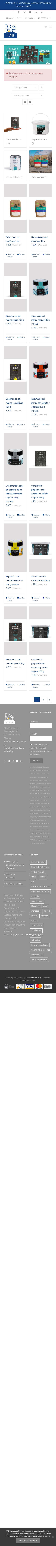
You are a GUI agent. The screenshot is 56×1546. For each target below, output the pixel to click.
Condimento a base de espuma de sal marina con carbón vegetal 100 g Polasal (15, 494)
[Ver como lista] (30, 102)
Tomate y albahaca (39, 959)
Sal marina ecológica (39, 945)
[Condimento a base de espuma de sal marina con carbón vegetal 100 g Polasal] (15, 457)
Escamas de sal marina (40, 886)
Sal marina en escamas (40, 950)
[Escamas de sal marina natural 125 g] (15, 287)
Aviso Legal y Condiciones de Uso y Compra (14, 864)
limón (45, 906)
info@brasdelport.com (14, 748)
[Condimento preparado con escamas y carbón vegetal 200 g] (40, 631)
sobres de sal (36, 955)
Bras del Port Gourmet (40, 867)
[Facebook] (5, 761)
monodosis (35, 911)
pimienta (44, 916)
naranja (47, 911)
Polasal (34, 921)
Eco (32, 882)
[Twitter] (9, 761)
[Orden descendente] (41, 87)
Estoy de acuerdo (28, 1541)
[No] (52, 1537)
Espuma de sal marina (40, 891)
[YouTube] (17, 761)
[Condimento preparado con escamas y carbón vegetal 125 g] (40, 457)
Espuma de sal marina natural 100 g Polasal (40, 320)
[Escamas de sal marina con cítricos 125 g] (15, 370)
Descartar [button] (36, 6)
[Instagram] (13, 761)
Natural (34, 916)
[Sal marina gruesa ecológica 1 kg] (40, 208)
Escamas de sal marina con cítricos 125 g (14, 403)
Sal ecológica (36, 925)
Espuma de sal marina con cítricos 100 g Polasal (14, 580)
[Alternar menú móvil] (50, 27)
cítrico (33, 877)
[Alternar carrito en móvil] (45, 27)
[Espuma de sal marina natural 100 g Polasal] (40, 287)
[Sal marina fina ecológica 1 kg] (15, 208)
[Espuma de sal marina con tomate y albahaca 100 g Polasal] (40, 370)
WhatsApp (8, 751)
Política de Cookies (14, 883)
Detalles (22, 254)
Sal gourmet (36, 930)
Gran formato (36, 901)
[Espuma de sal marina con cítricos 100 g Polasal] (15, 548)
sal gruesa (35, 935)
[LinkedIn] (21, 761)
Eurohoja (35, 896)
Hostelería (35, 906)
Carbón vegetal (37, 872)
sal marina (35, 940)
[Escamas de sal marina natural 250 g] (15, 631)
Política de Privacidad (38, 748)
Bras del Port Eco (38, 862)
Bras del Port (36, 978)
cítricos (43, 877)
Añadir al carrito (11, 256)
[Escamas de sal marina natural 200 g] (40, 548)
